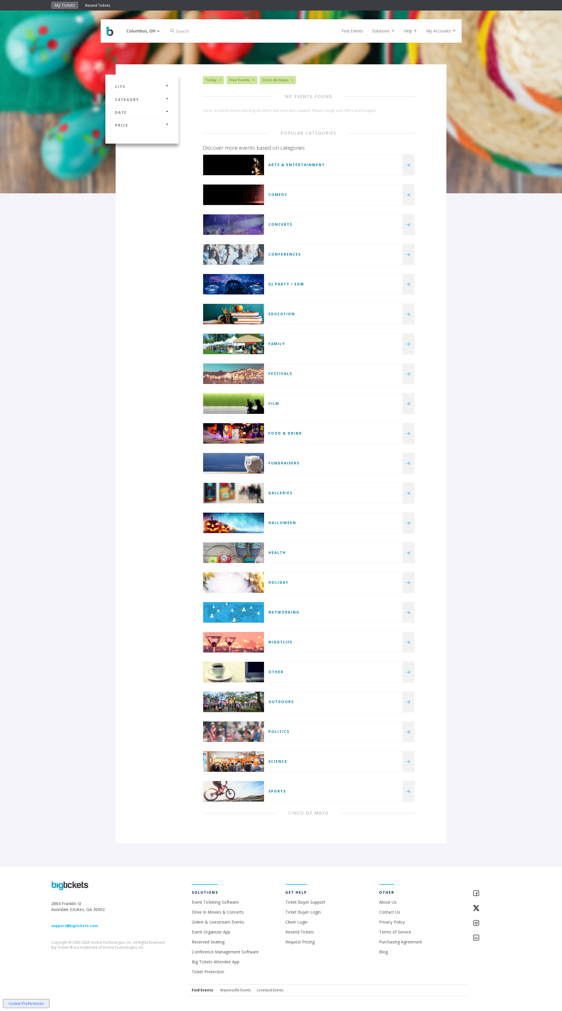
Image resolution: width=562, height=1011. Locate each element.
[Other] (233, 672)
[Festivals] (233, 374)
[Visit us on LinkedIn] (492, 938)
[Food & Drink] (233, 433)
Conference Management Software (225, 952)
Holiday (278, 582)
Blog (383, 952)
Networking (283, 612)
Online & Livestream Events (218, 922)
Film (273, 403)
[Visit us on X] (492, 908)
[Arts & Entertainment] (233, 165)
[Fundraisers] (233, 463)
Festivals (280, 373)
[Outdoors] (233, 702)
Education (281, 313)
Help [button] (408, 31)
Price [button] (121, 125)
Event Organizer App (211, 932)
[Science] (233, 761)
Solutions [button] (381, 31)
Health (277, 552)
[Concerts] (233, 224)
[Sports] (233, 791)
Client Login (296, 922)
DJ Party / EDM (286, 284)
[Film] (233, 403)
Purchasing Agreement (400, 942)
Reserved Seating (208, 942)
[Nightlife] (233, 642)
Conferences (284, 254)
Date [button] (121, 112)
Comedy (277, 194)
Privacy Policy (392, 922)
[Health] (233, 552)
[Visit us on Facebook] (492, 893)
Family (276, 343)
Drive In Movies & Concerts (218, 912)
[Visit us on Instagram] (492, 923)
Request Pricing (300, 942)
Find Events (352, 31)
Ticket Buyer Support (305, 902)
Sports (277, 791)
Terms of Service (395, 932)
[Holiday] (233, 582)
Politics (278, 731)
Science (277, 761)
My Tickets (64, 5)
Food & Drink (285, 433)
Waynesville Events (235, 990)
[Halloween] (233, 523)
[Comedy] (233, 195)
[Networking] (233, 612)
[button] (143, 31)
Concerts (280, 224)
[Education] (233, 314)
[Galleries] (233, 493)
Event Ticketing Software (215, 902)
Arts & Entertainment (296, 164)
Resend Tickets (97, 5)
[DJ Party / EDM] (233, 284)
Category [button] (127, 99)
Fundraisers (283, 463)
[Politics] (233, 731)
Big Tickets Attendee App (215, 962)
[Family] (233, 344)
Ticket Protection (208, 971)
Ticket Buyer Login (303, 912)
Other (276, 671)
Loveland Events (270, 990)
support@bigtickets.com (74, 925)
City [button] (120, 86)
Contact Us (389, 912)
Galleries (280, 492)
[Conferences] (233, 254)
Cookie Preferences (26, 1003)
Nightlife (280, 642)
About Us (388, 902)
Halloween (282, 522)
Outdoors (281, 701)
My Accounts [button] (439, 31)
